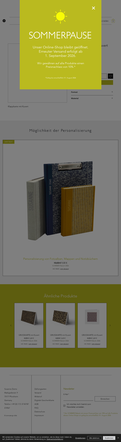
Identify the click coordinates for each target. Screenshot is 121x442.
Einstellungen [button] (80, 438)
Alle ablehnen (94, 438)
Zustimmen (109, 438)
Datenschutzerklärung (55, 439)
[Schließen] (118, 438)
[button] (93, 8)
